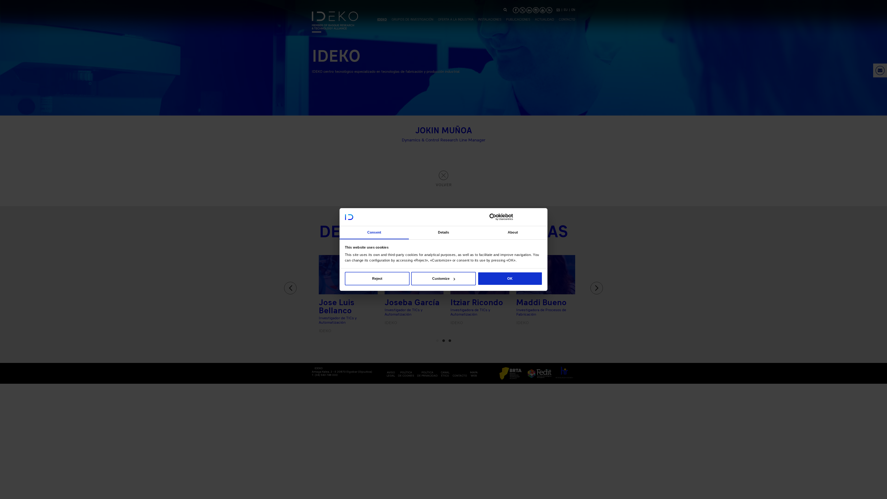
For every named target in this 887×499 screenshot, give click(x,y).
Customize (441, 278)
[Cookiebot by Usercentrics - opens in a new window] (493, 216)
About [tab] (513, 232)
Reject (377, 278)
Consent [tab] (374, 232)
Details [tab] (443, 232)
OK (510, 278)
